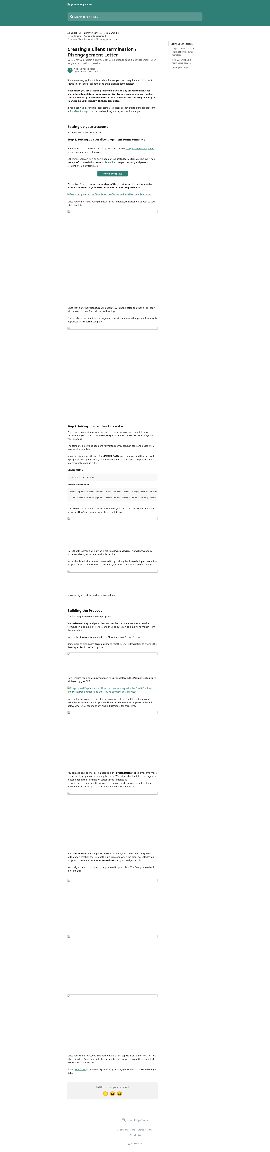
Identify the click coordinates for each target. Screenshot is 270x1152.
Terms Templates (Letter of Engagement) (87, 36)
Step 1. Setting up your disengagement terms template (183, 51)
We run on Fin (136, 1143)
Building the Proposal (181, 67)
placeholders (111, 162)
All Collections (74, 32)
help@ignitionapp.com (82, 111)
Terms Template (112, 173)
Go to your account (126, 1129)
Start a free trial (145, 1129)
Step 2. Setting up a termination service (181, 61)
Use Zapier (80, 1069)
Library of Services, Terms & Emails (100, 32)
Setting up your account (182, 43)
